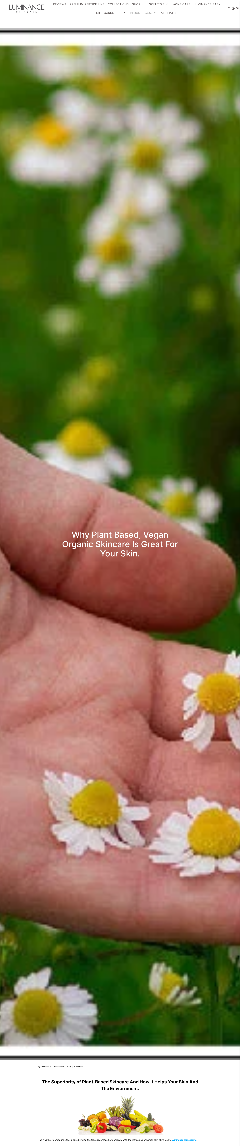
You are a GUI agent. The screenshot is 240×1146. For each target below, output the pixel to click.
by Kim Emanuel (44, 1067)
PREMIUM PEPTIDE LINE (87, 4)
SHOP (136, 4)
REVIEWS (59, 4)
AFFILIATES (169, 13)
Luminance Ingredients (184, 1139)
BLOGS (135, 13)
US (120, 13)
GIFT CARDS (105, 13)
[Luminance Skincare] (24, 8)
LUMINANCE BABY (207, 4)
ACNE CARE (181, 4)
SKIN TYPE (157, 4)
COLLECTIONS (118, 4)
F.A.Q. (147, 13)
